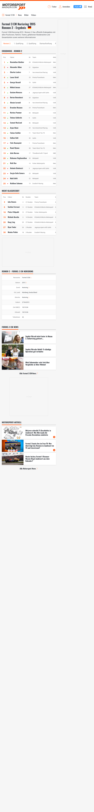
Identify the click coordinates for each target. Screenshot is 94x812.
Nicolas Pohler (13, 232)
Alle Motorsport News (28, 468)
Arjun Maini (14, 128)
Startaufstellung (46, 44)
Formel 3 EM (10, 15)
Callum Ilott (14, 138)
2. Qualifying (31, 44)
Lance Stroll (14, 77)
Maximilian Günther (17, 62)
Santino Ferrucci (14, 207)
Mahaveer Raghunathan (18, 158)
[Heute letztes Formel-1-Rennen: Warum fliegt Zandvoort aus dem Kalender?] (29, 459)
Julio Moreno (14, 153)
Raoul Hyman (14, 148)
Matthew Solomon (16, 183)
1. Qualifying (18, 44)
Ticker (54, 6)
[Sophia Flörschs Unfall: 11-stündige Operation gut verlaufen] (29, 350)
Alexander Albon (16, 67)
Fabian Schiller (15, 133)
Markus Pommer (16, 112)
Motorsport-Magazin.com (14, 6)
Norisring (25, 287)
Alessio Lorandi (15, 102)
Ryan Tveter (12, 227)
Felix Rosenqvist (15, 143)
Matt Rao (13, 163)
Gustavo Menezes (16, 92)
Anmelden (66, 6)
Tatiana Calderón (16, 117)
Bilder (26, 15)
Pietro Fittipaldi (13, 212)
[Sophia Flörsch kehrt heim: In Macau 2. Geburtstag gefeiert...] (29, 337)
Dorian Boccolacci (16, 97)
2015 (23, 282)
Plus (77, 6)
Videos (33, 15)
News (20, 15)
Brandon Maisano (16, 107)
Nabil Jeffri (14, 178)
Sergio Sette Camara (17, 173)
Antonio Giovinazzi (16, 168)
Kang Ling (11, 222)
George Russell (15, 82)
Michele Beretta (13, 217)
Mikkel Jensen (15, 87)
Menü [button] (90, 6)
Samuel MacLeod (16, 122)
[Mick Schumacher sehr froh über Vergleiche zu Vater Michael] (29, 364)
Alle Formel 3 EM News (27, 373)
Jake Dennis (12, 202)
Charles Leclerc (15, 72)
